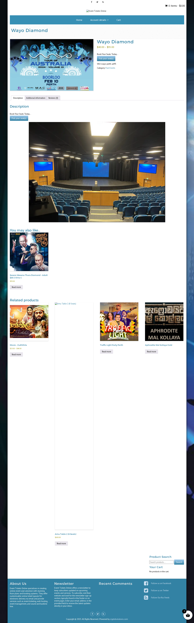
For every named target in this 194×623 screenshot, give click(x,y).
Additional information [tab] (35, 98)
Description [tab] (18, 98)
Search (179, 562)
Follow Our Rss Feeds (160, 597)
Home (79, 19)
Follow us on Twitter (160, 590)
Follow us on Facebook (161, 583)
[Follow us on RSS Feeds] (103, 2)
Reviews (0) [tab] (53, 98)
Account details (98, 19)
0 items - (176, 5)
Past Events (110, 68)
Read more (16, 287)
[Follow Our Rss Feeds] (146, 597)
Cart (119, 19)
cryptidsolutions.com (119, 619)
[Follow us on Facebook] (91, 2)
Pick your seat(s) (106, 58)
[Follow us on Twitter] (97, 2)
